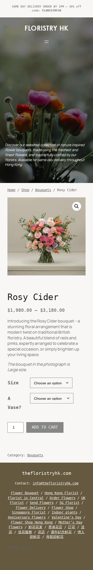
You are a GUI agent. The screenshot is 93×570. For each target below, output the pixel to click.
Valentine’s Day (66, 517)
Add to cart (45, 427)
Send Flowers (42, 503)
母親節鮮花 (54, 537)
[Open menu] (47, 42)
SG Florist (69, 503)
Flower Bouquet (25, 493)
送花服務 (25, 532)
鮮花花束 (35, 527)
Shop (25, 190)
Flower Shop (62, 508)
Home (11, 190)
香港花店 (55, 527)
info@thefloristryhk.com (55, 483)
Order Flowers (62, 498)
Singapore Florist (29, 512)
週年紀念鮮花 (61, 532)
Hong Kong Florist (61, 493)
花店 (41, 532)
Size (13, 382)
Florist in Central (26, 498)
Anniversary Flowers (27, 517)
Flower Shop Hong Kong (32, 522)
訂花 (71, 527)
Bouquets (43, 190)
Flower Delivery (31, 508)
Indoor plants (64, 512)
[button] (76, 206)
